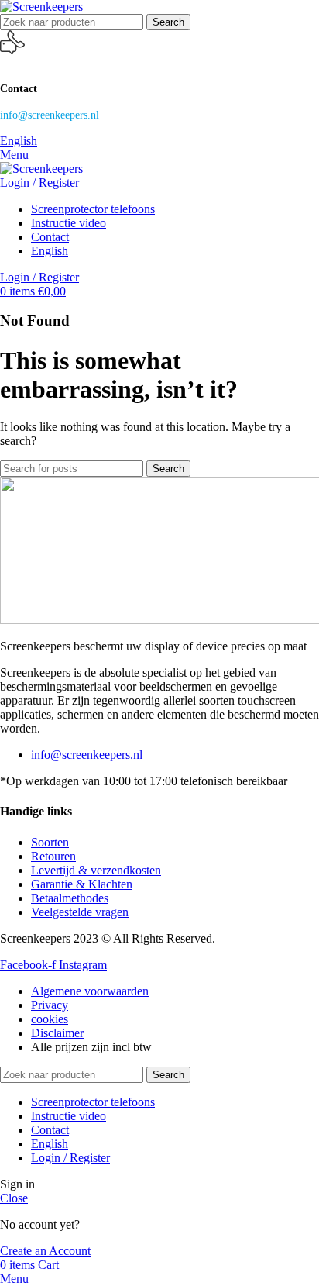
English (18, 140)
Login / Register (70, 1157)
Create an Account (45, 1250)
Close (14, 1198)
